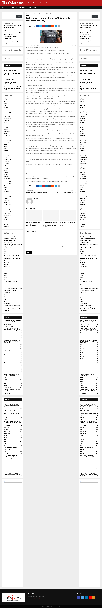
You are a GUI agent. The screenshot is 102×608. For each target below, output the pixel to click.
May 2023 (6, 170)
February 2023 (7, 176)
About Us (24, 7)
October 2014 (7, 213)
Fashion (5, 270)
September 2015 (7, 206)
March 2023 (6, 174)
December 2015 (7, 204)
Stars (5, 297)
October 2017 (7, 200)
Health (5, 277)
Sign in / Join (14, 7)
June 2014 (6, 219)
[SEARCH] (20, 58)
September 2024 (7, 140)
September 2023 (7, 163)
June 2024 (6, 146)
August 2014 (6, 217)
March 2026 (6, 107)
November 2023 (7, 159)
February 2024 (7, 153)
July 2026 (6, 99)
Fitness (33, 2)
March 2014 (6, 224)
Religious (6, 286)
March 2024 (6, 152)
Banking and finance (8, 242)
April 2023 (6, 172)
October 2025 (7, 116)
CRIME (5, 253)
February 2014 (7, 226)
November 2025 (7, 114)
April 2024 (6, 150)
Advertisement (29, 7)
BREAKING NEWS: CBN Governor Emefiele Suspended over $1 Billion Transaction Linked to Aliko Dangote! (13, 246)
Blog (20, 7)
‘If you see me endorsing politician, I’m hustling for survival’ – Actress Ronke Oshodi (12, 42)
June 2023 (6, 168)
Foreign (5, 275)
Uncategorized (7, 303)
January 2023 (7, 178)
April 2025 (6, 127)
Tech (40, 2)
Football (5, 273)
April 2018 (6, 198)
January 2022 (7, 195)
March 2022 (6, 191)
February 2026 (7, 109)
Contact (35, 7)
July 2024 (6, 144)
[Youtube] (90, 597)
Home (28, 2)
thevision (37, 198)
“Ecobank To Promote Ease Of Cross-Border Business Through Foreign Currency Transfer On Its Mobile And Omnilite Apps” (12, 391)
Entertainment (7, 266)
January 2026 (7, 111)
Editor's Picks (7, 262)
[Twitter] (82, 597)
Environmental (7, 268)
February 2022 (7, 193)
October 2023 (7, 161)
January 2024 (7, 155)
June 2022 (6, 185)
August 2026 (6, 98)
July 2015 (6, 208)
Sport (5, 294)
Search (5, 14)
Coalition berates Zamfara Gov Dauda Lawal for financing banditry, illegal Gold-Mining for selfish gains (50, 224)
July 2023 (6, 167)
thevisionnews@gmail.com (38, 598)
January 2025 (7, 133)
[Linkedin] (86, 597)
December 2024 (7, 135)
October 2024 (7, 139)
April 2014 (6, 222)
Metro (5, 279)
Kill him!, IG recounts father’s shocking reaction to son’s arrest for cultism (33, 224)
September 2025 (7, 118)
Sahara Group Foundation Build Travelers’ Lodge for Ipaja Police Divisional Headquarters (13, 290)
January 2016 (7, 202)
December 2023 (7, 157)
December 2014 (7, 209)
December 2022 (7, 180)
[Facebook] (78, 597)
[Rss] (93, 597)
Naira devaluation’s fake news (10, 281)
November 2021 (7, 196)
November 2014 (7, 211)
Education (6, 264)
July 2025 (6, 122)
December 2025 (7, 112)
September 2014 (7, 215)
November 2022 (7, 181)
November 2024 (7, 137)
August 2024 (6, 142)
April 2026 (6, 105)
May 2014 (6, 221)
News (27, 15)
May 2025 (6, 125)
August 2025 (6, 120)
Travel (46, 2)
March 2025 (6, 129)
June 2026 (6, 101)
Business (6, 251)
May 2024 (6, 148)
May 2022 (6, 187)
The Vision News (13, 3)
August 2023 (6, 165)
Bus (4, 249)
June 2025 (6, 124)
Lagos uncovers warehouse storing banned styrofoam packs (67, 224)
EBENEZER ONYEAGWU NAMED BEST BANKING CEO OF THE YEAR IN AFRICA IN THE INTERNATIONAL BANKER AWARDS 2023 (12, 340)
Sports (5, 296)
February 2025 (7, 131)
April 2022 (6, 189)
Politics (5, 284)
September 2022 (7, 183)
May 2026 (6, 103)
